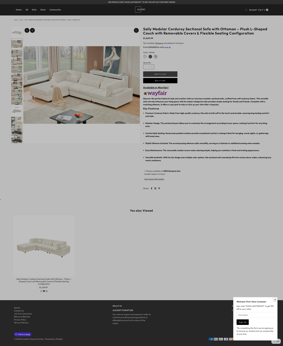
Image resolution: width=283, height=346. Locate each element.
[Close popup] (275, 300)
